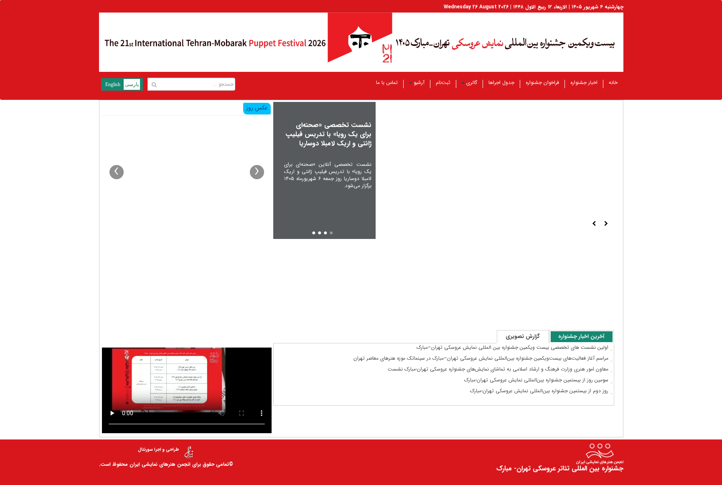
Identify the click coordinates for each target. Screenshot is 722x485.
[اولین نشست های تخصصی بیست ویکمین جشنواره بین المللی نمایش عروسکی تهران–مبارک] (187, 178)
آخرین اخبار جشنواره (581, 336)
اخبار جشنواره (583, 82)
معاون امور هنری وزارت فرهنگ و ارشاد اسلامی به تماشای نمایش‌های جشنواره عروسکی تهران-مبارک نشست (498, 369)
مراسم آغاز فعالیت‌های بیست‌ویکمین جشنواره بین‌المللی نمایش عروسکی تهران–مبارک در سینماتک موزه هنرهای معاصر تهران (480, 358)
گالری (471, 82)
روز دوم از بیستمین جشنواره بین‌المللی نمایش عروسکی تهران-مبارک (539, 391)
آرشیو (419, 82)
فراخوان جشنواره (542, 82)
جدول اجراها (501, 82)
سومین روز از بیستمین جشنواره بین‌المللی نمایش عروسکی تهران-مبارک (536, 380)
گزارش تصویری (523, 336)
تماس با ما (387, 82)
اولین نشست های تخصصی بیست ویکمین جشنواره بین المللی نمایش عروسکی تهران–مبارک (512, 347)
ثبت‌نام (443, 82)
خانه (613, 82)
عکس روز (257, 107)
